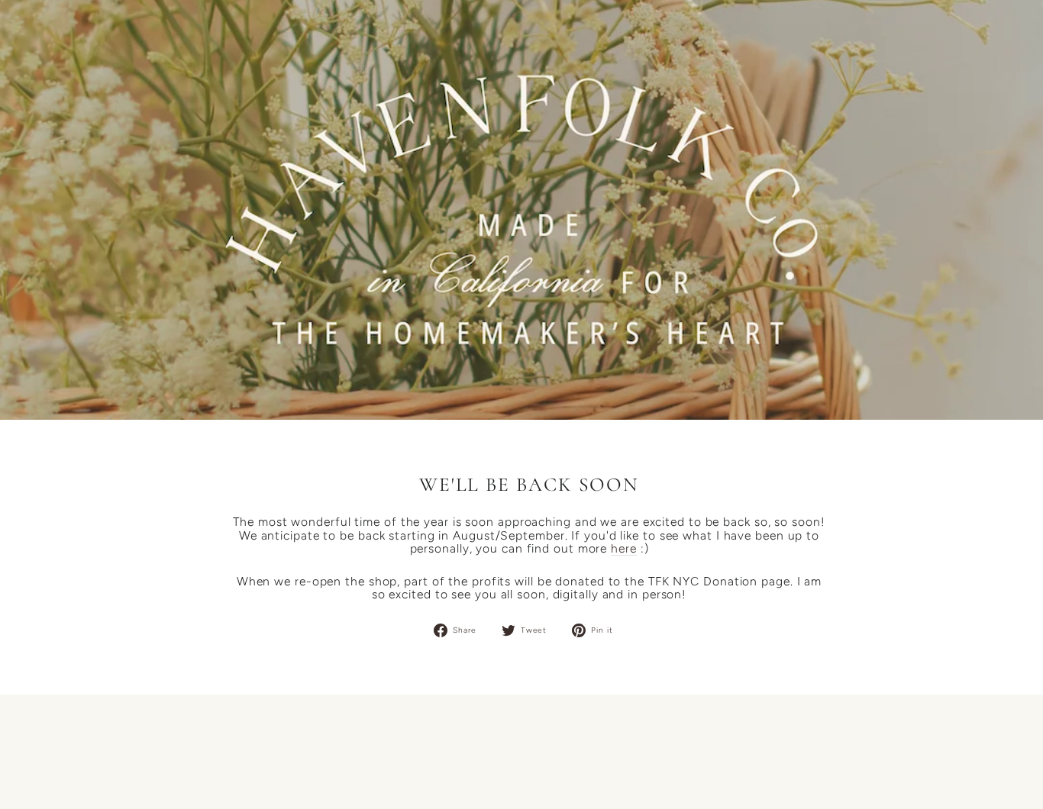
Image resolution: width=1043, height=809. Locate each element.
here (624, 549)
